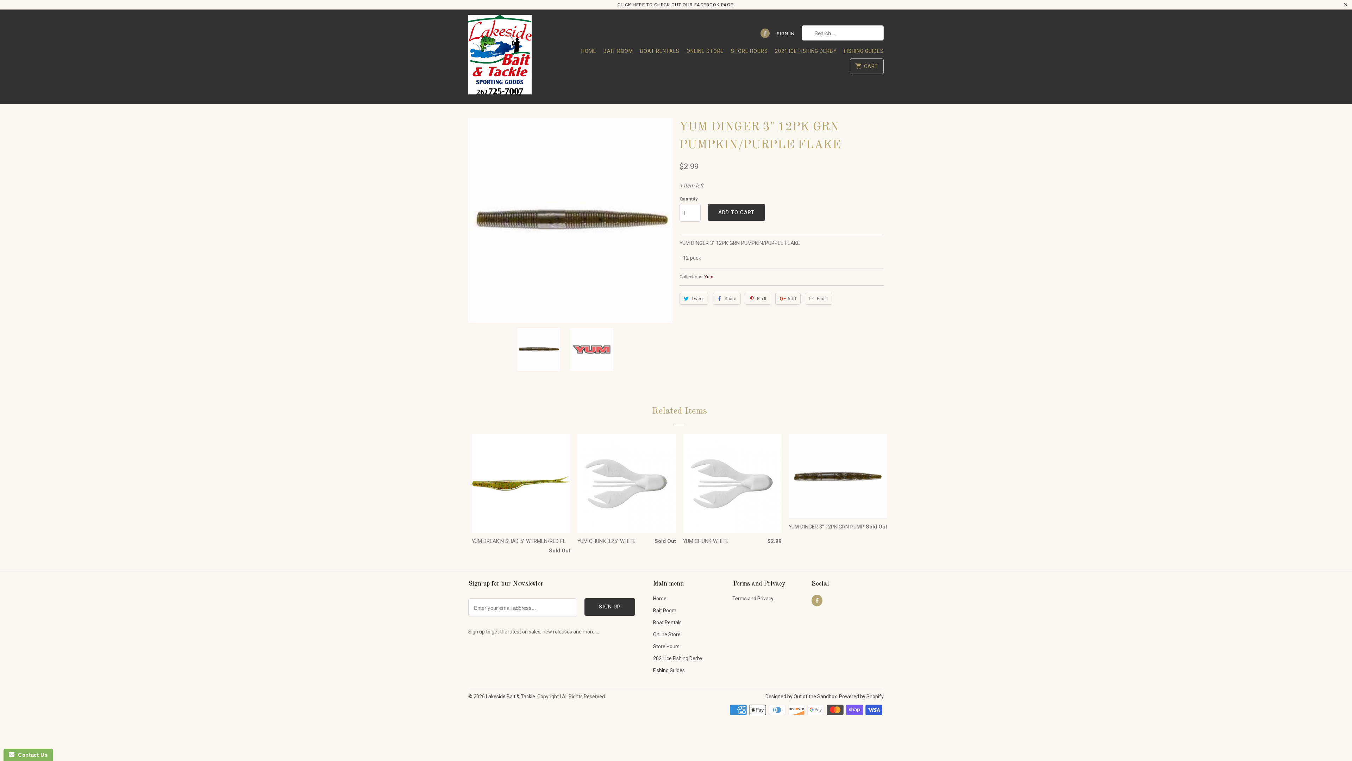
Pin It (761, 298)
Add (791, 298)
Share (730, 298)
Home (588, 51)
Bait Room (618, 51)
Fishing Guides (864, 51)
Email (822, 298)
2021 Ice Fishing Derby (806, 51)
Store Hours (749, 51)
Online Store (705, 51)
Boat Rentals (660, 51)
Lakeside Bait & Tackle (510, 696)
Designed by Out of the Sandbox (801, 696)
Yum (709, 276)
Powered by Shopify (861, 696)
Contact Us (31, 755)
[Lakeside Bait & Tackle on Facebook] (765, 33)
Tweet (697, 298)
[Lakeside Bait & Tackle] (500, 56)
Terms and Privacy (753, 598)
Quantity (689, 199)
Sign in (786, 33)
